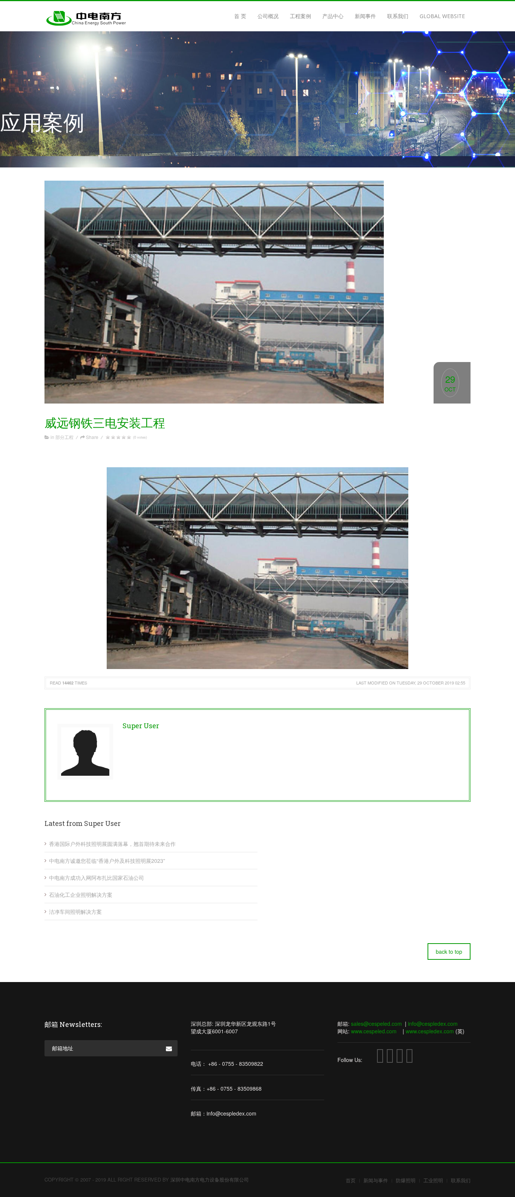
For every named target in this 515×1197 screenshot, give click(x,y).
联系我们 (397, 16)
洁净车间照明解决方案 (75, 911)
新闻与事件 (375, 1180)
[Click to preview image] (257, 292)
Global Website (442, 16)
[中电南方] (85, 23)
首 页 (240, 16)
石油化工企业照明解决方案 (80, 894)
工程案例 (300, 16)
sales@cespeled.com (376, 1023)
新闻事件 (365, 16)
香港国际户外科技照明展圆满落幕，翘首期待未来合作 (112, 843)
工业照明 (433, 1180)
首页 (351, 1180)
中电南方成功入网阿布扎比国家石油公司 (96, 877)
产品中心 (332, 16)
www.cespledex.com (430, 1031)
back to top (449, 951)
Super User (141, 725)
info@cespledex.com (433, 1023)
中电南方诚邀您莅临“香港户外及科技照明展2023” (107, 860)
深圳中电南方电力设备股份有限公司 (209, 1179)
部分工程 (64, 437)
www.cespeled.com (374, 1031)
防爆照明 (405, 1180)
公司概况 (268, 16)
